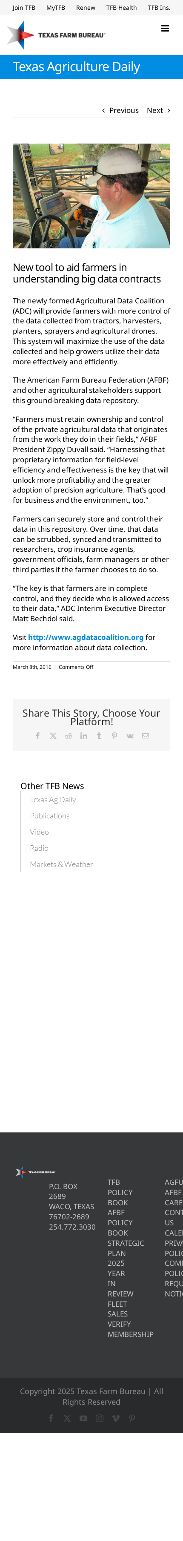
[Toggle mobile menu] (165, 28)
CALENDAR (167, 1233)
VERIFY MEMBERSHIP (110, 1329)
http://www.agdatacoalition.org (86, 637)
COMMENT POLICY (167, 1268)
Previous (124, 110)
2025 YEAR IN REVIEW (110, 1278)
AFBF (167, 1192)
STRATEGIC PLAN (110, 1248)
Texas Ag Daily (53, 799)
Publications (50, 815)
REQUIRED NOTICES (167, 1289)
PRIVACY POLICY (167, 1248)
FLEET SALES (110, 1309)
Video (39, 831)
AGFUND (167, 1182)
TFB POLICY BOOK (110, 1192)
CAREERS (167, 1202)
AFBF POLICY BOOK (110, 1222)
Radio (39, 848)
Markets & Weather (61, 864)
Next (155, 110)
